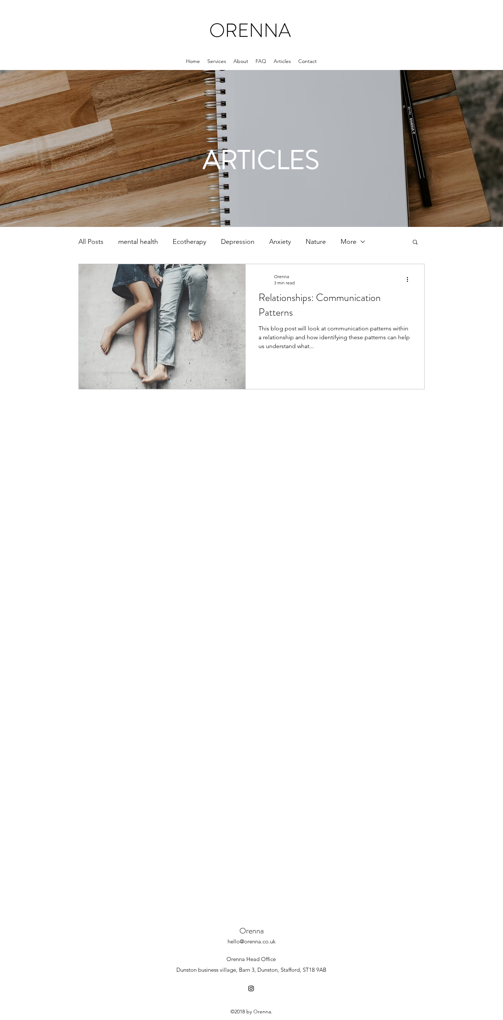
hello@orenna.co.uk (251, 941)
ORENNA (250, 30)
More (348, 242)
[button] (415, 242)
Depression (237, 242)
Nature (316, 242)
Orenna (251, 930)
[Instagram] (251, 988)
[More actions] (409, 279)
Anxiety (280, 242)
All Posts (90, 242)
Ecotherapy (189, 242)
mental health (138, 242)
